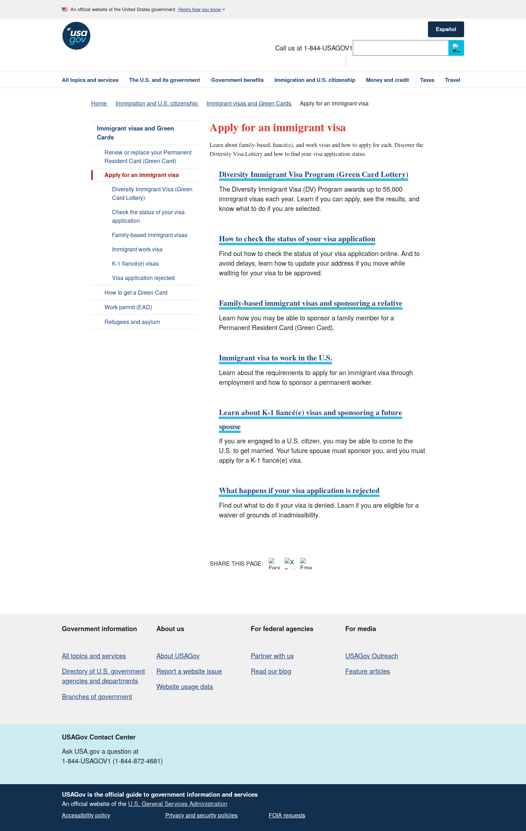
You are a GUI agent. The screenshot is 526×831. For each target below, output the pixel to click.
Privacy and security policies (201, 815)
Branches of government (97, 696)
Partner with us (272, 655)
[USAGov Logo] (76, 35)
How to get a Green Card (135, 292)
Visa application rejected (143, 278)
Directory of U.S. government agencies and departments (103, 675)
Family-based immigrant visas (149, 235)
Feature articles (367, 670)
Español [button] (446, 29)
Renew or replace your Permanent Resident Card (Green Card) (147, 156)
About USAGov (178, 655)
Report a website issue (189, 670)
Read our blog (271, 670)
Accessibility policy (86, 815)
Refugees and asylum (132, 322)
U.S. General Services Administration (177, 803)
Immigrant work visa (137, 249)
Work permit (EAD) (128, 307)
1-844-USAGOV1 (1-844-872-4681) (112, 760)
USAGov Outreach (371, 655)
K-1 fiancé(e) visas (135, 263)
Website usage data (184, 686)
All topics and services (94, 655)
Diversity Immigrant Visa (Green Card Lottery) (152, 193)
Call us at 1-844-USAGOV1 (314, 47)
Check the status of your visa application (148, 216)
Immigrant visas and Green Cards (135, 132)
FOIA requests (287, 815)
